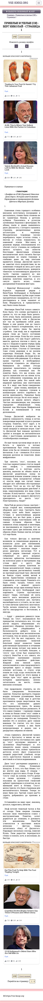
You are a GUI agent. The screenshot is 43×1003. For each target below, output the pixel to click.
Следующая (24, 36)
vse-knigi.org (18, 2)
